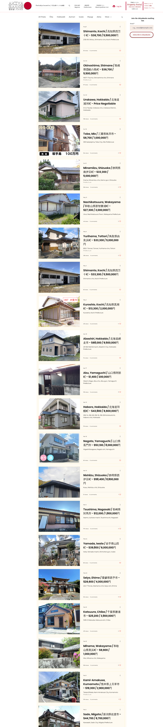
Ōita (51, 17)
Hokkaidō (61, 17)
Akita (99, 17)
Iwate (81, 17)
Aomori (72, 17)
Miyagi (90, 17)
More (107, 17)
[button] (77, 7)
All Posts (42, 17)
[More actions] (121, 26)
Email (132, 23)
